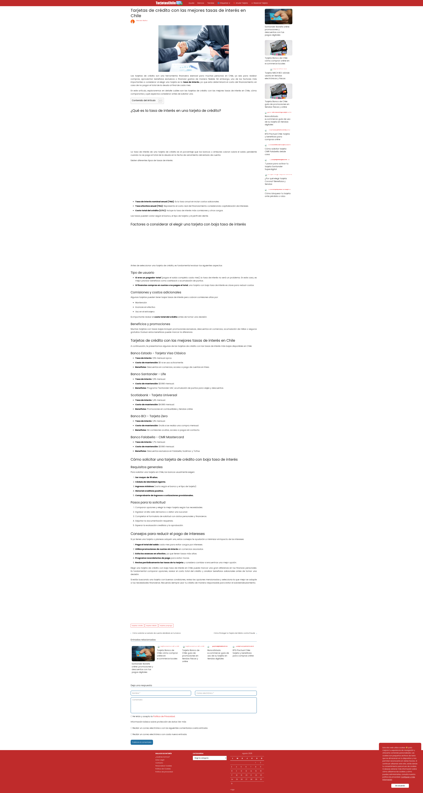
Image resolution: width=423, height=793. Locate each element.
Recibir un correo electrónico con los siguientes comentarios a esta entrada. (170, 728)
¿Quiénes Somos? (162, 757)
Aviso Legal (159, 760)
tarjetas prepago (166, 626)
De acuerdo (400, 786)
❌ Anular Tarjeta (240, 3)
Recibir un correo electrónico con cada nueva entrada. (160, 734)
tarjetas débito (151, 626)
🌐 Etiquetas (222, 3)
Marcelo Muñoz (141, 20)
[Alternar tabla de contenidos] (159, 101)
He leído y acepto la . (153, 716)
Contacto (159, 763)
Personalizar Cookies (163, 766)
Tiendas (210, 3)
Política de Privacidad (164, 716)
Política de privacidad (164, 772)
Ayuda (191, 3)
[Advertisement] (194, 130)
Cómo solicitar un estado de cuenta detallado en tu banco (156, 633)
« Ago (232, 789)
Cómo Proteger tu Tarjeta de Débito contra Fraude (234, 633)
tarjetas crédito (137, 626)
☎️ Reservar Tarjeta (259, 3)
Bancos (201, 3)
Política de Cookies (163, 769)
